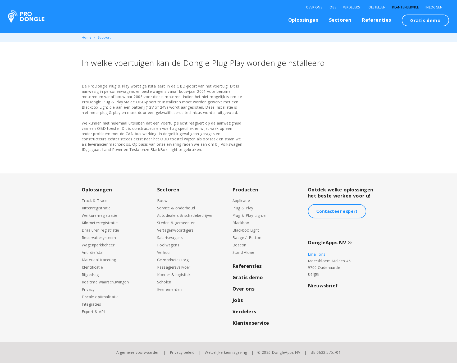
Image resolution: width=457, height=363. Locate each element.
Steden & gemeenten (176, 222)
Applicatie (241, 200)
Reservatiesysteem (99, 237)
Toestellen (376, 7)
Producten (245, 189)
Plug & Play (242, 207)
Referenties (376, 20)
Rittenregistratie (96, 207)
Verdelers (351, 7)
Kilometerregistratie (100, 222)
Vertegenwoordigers (175, 230)
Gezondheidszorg (173, 259)
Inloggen (434, 7)
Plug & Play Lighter (249, 215)
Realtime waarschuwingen (105, 281)
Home (87, 37)
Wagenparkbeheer (98, 244)
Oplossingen (303, 20)
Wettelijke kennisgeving (226, 352)
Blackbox (240, 222)
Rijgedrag (90, 274)
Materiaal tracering (99, 259)
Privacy (88, 289)
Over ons (243, 289)
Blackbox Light (245, 230)
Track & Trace (94, 200)
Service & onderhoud (176, 207)
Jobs (332, 7)
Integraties (91, 304)
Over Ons (314, 7)
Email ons (317, 254)
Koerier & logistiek (174, 274)
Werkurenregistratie (99, 215)
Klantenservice (405, 7)
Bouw (162, 200)
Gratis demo (425, 20)
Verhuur (164, 252)
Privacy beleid (182, 352)
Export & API (93, 311)
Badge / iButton (246, 237)
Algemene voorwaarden (137, 352)
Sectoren (340, 20)
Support (104, 37)
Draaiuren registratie (100, 230)
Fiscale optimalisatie (100, 296)
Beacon (239, 244)
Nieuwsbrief (323, 285)
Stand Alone (243, 252)
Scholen (164, 281)
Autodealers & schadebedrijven (185, 215)
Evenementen (169, 289)
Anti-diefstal (92, 252)
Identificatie (92, 267)
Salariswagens (170, 237)
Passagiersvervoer (173, 267)
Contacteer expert (337, 211)
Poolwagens (168, 244)
